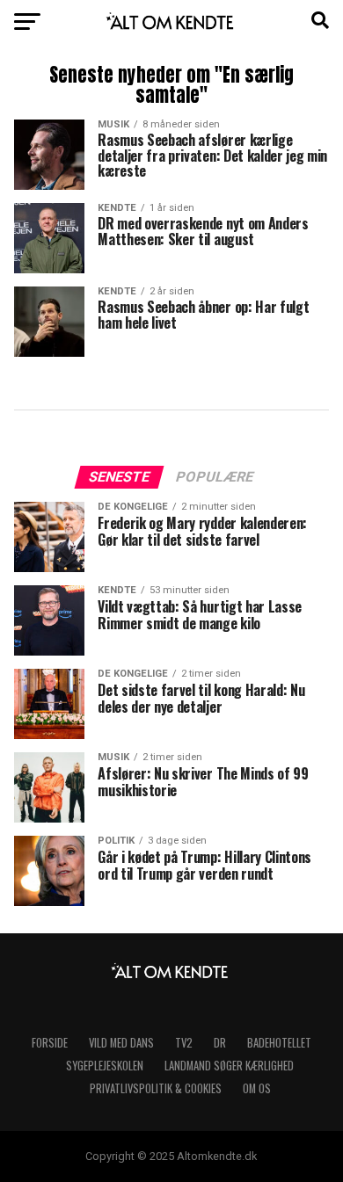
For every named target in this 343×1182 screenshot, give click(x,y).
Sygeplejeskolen (104, 1065)
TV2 (184, 1042)
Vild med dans (121, 1042)
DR (220, 1042)
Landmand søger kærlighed (229, 1065)
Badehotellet (279, 1042)
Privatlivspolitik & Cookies (156, 1088)
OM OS (257, 1088)
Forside (50, 1042)
